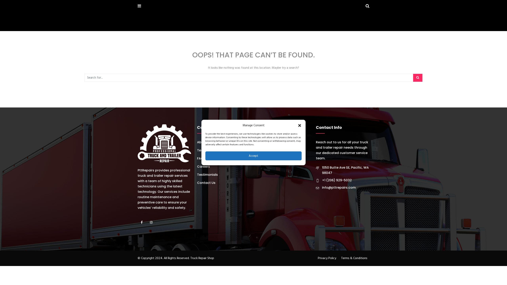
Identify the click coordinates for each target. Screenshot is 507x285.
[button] (300, 125)
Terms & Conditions (354, 258)
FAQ (200, 158)
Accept (253, 156)
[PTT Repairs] (148, 6)
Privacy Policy (327, 258)
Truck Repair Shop (202, 258)
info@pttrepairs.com (339, 187)
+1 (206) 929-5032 (337, 180)
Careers (203, 166)
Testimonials (207, 174)
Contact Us (206, 182)
